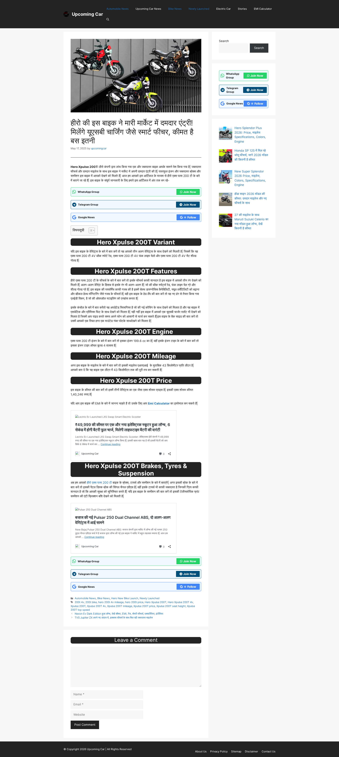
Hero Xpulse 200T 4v (180, 602)
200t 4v (79, 602)
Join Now (189, 192)
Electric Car (223, 8)
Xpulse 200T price (144, 606)
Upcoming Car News (148, 8)
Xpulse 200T (78, 606)
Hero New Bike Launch (124, 598)
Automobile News (117, 8)
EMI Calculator (263, 8)
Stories (242, 8)
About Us (201, 751)
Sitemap (236, 751)
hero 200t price (134, 602)
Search (224, 41)
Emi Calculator (159, 403)
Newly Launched (199, 8)
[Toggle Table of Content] (90, 230)
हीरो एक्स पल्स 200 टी (99, 482)
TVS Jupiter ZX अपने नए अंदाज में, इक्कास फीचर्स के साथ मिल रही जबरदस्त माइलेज (114, 617)
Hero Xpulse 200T (155, 602)
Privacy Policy (219, 751)
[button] (108, 19)
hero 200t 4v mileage (111, 602)
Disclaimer (251, 751)
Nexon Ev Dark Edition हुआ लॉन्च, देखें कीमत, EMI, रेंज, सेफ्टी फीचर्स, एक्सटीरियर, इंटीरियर (119, 613)
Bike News (175, 8)
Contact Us (268, 751)
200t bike (91, 602)
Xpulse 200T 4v (96, 606)
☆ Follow (190, 217)
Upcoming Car (87, 14)
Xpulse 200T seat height (171, 606)
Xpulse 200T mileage (119, 606)
